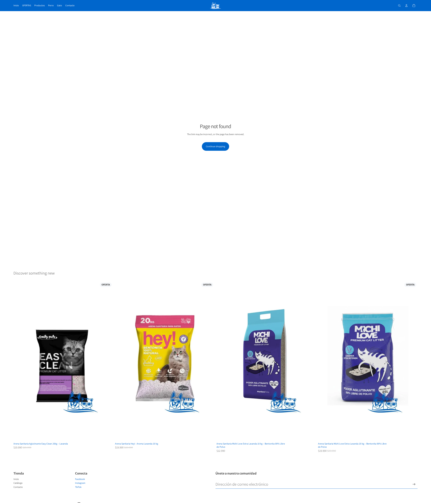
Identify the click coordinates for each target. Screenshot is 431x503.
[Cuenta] (406, 5)
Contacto (18, 486)
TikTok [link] (78, 486)
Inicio (16, 479)
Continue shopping (215, 146)
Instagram (80, 482)
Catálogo (18, 482)
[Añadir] (108, 436)
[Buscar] (399, 5)
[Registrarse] (414, 484)
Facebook (80, 479)
